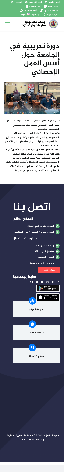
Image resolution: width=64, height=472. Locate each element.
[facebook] (58, 282)
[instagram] (47, 282)
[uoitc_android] (48, 286)
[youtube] (42, 282)
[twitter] (53, 282)
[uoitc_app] (48, 295)
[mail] (31, 282)
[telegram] (37, 282)
